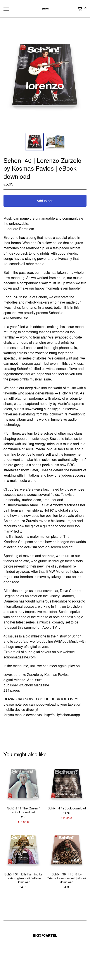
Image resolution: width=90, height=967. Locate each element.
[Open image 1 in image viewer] (45, 76)
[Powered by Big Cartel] (45, 935)
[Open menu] (6, 8)
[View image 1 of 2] (35, 142)
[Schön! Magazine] (45, 8)
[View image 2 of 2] (55, 142)
